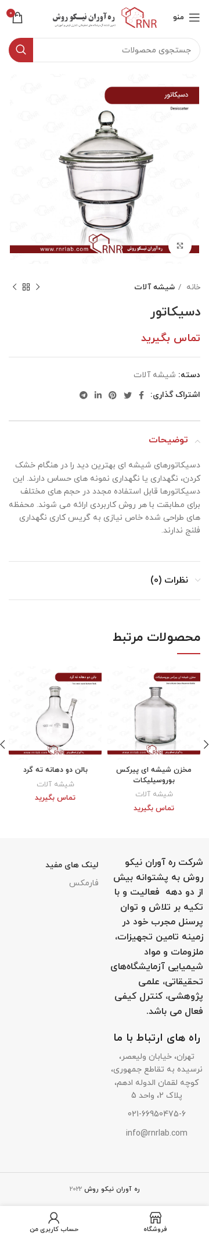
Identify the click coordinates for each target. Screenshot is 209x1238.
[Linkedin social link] (98, 395)
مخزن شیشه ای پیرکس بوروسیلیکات (154, 775)
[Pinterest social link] (112, 395)
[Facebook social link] (141, 395)
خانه (192, 287)
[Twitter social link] (127, 395)
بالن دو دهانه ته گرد (55, 770)
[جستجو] (21, 50)
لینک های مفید (72, 865)
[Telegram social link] (83, 395)
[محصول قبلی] (38, 287)
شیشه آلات (154, 287)
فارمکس (84, 883)
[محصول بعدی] (14, 287)
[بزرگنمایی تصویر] (180, 245)
